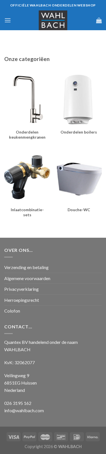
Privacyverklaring (21, 289)
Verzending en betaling (26, 267)
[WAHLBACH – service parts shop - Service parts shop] (53, 20)
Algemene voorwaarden (27, 278)
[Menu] (7, 20)
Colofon (12, 310)
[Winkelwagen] (99, 20)
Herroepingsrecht (21, 300)
